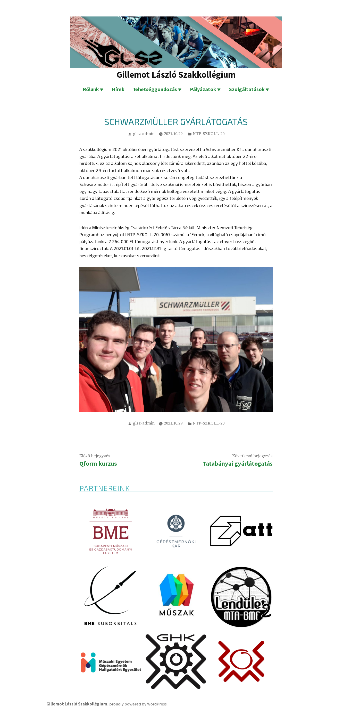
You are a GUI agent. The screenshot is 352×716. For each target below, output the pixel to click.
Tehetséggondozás (155, 89)
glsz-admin (144, 134)
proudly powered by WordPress (138, 704)
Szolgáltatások (247, 89)
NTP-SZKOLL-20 (208, 134)
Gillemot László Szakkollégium (176, 74)
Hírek (118, 89)
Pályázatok (203, 89)
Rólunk (91, 89)
